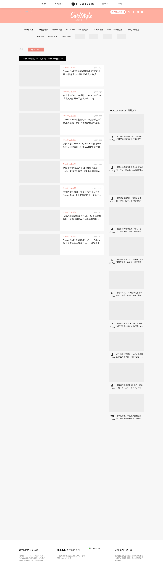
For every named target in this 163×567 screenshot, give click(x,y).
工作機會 (119, 4)
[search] (129, 12)
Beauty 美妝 (28, 30)
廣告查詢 (105, 4)
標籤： (23, 49)
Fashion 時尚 (57, 30)
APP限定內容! (42, 30)
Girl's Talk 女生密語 (114, 30)
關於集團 (44, 4)
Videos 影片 (52, 36)
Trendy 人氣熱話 (132, 30)
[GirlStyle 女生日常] (81, 16)
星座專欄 (40, 36)
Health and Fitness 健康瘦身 (77, 30)
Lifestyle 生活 (98, 30)
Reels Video (66, 36)
